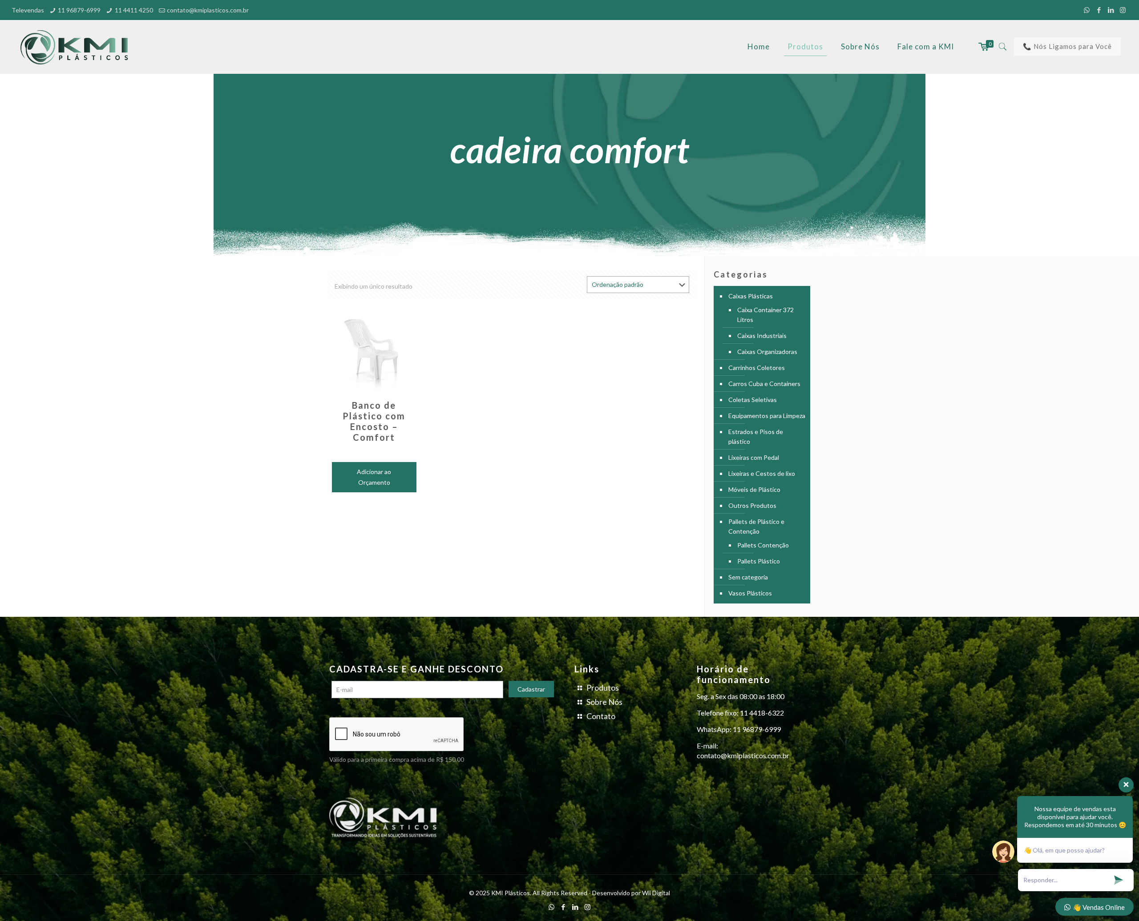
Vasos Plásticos (750, 593)
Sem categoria (748, 577)
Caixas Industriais (762, 335)
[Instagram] (1122, 10)
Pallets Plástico (758, 561)
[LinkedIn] (1110, 10)
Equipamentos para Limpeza (766, 415)
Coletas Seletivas (752, 399)
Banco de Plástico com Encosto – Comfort (374, 421)
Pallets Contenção (763, 545)
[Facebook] (1098, 10)
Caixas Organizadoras (767, 351)
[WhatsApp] (1086, 10)
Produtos (602, 687)
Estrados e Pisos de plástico (755, 436)
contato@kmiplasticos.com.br (208, 10)
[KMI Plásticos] (76, 46)
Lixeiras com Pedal (753, 457)
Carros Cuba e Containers (764, 383)
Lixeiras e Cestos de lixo (761, 473)
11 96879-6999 (79, 10)
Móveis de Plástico (754, 489)
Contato (600, 716)
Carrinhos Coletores (756, 367)
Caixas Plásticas (750, 296)
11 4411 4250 (134, 10)
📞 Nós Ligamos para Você (1067, 46)
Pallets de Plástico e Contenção (756, 526)
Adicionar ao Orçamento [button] (374, 477)
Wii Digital (656, 893)
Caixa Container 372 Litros (765, 314)
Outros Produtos (752, 505)
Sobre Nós (604, 702)
